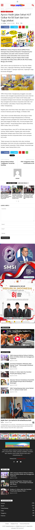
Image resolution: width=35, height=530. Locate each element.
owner (4, 23)
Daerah (2, 11)
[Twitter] (17, 462)
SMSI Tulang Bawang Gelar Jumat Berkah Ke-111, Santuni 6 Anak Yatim (22, 389)
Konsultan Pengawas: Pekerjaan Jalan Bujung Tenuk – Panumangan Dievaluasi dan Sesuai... (21, 365)
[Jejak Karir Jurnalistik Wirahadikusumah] (17, 408)
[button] (32, 5)
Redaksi (7, 523)
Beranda (2, 8)
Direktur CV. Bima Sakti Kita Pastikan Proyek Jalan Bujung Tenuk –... (20, 372)
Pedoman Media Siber (25, 523)
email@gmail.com (21, 458)
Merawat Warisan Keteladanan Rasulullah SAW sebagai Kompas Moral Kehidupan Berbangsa (22, 381)
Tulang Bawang (8, 8)
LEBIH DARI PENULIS (22, 183)
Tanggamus (3, 513)
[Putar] (2, 347)
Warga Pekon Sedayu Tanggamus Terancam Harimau (7, 163)
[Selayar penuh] (33, 347)
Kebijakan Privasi (14, 523)
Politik (2, 510)
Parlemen (3, 515)
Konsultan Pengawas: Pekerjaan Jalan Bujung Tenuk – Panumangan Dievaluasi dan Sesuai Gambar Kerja (17, 196)
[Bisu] (31, 347)
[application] (17, 338)
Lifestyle (3, 418)
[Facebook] (14, 462)
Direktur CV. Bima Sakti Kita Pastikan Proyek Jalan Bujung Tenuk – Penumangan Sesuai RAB (29, 196)
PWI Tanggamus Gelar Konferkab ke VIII (27, 162)
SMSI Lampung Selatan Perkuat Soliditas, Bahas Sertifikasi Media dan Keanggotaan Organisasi (6, 196)
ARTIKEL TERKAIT (12, 183)
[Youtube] (20, 462)
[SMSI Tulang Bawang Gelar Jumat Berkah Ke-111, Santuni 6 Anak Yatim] (5, 390)
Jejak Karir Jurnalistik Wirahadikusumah (16, 420)
